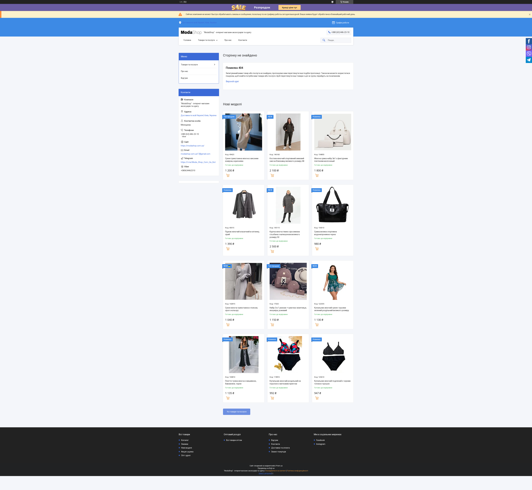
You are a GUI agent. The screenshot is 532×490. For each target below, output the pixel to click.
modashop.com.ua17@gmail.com (195, 154)
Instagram (320, 444)
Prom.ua (279, 466)
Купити (227, 175)
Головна (187, 40)
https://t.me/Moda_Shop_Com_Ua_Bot (198, 162)
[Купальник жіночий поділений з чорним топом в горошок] (332, 354)
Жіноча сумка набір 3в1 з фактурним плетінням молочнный (331, 159)
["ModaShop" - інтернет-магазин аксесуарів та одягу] (191, 32)
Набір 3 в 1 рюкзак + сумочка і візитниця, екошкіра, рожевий (288, 309)
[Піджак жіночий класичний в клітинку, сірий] (243, 205)
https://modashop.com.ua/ (192, 146)
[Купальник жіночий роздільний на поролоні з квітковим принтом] (288, 354)
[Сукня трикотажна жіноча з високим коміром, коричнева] (243, 131)
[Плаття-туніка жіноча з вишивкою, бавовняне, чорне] (243, 354)
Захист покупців (278, 452)
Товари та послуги (206, 40)
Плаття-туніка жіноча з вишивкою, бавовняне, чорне (240, 382)
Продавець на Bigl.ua (266, 468)
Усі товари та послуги (236, 412)
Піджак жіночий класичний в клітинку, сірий (242, 233)
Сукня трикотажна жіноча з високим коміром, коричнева (241, 159)
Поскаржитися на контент (275, 471)
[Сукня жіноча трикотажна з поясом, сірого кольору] (243, 281)
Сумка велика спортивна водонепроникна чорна (325, 233)
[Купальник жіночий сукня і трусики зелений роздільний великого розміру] (332, 281)
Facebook (320, 440)
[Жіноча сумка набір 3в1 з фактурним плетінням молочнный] (332, 131)
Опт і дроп (185, 455)
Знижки (184, 444)
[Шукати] (324, 40)
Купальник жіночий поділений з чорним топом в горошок (332, 382)
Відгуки (184, 78)
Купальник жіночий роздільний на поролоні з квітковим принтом (285, 382)
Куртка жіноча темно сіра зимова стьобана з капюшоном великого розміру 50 (285, 234)
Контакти (242, 40)
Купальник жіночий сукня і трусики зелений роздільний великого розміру (331, 309)
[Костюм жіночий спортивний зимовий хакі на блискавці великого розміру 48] (288, 131)
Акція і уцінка (187, 452)
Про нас (228, 40)
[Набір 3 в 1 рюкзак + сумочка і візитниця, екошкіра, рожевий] (288, 281)
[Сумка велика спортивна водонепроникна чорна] (332, 205)
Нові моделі (186, 448)
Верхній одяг (232, 81)
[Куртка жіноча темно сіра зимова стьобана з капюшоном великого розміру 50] (288, 205)
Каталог (185, 440)
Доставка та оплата (280, 448)
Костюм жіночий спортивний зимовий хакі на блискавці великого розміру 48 (287, 159)
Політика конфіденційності (297, 471)
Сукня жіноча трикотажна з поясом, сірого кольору (241, 309)
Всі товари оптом (234, 440)
